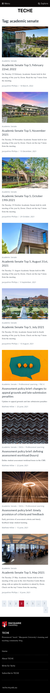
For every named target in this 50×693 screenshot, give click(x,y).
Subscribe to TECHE (10, 673)
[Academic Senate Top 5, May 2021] (25, 549)
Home (4, 651)
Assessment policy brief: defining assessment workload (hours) (22, 453)
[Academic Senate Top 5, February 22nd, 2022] (25, 41)
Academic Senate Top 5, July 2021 (23, 327)
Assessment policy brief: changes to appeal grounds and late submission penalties (24, 392)
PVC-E (42, 384)
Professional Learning (28, 384)
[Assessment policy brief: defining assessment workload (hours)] (25, 428)
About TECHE (7, 658)
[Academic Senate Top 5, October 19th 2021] (25, 172)
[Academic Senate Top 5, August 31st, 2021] (25, 238)
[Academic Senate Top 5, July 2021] (25, 303)
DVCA (21, 447)
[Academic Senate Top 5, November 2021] (25, 107)
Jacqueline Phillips (10, 86)
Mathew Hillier (8, 406)
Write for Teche (8, 665)
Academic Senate (9, 61)
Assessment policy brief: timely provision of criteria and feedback (23, 512)
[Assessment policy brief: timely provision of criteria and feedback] (25, 487)
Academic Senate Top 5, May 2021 (23, 572)
